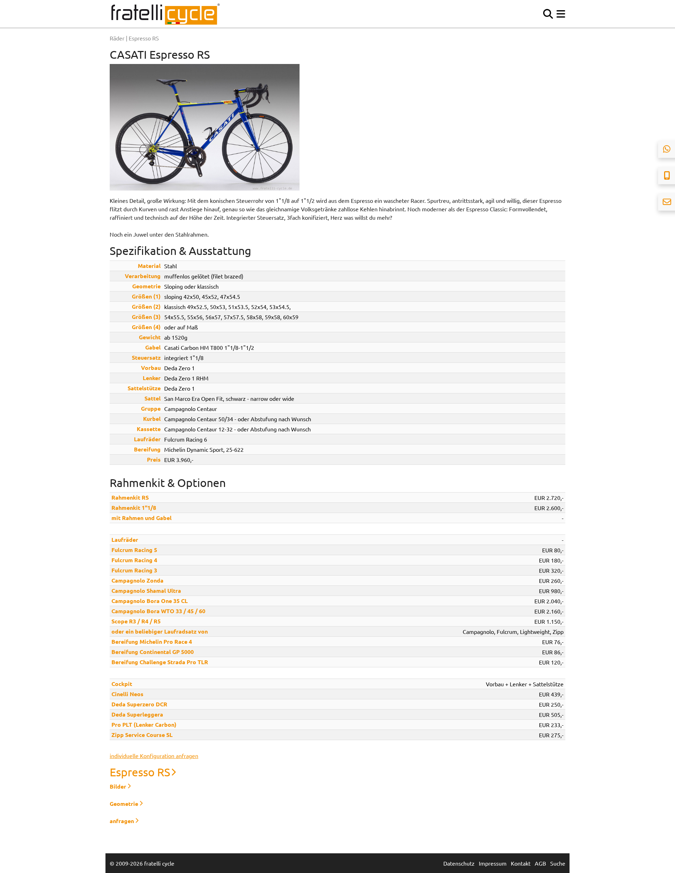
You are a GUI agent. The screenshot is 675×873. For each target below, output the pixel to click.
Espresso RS (140, 772)
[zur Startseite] (165, 14)
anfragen (122, 820)
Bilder (118, 786)
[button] (561, 14)
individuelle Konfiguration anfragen (154, 755)
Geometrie (124, 803)
